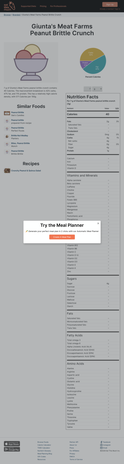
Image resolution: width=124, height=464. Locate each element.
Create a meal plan (62, 237)
